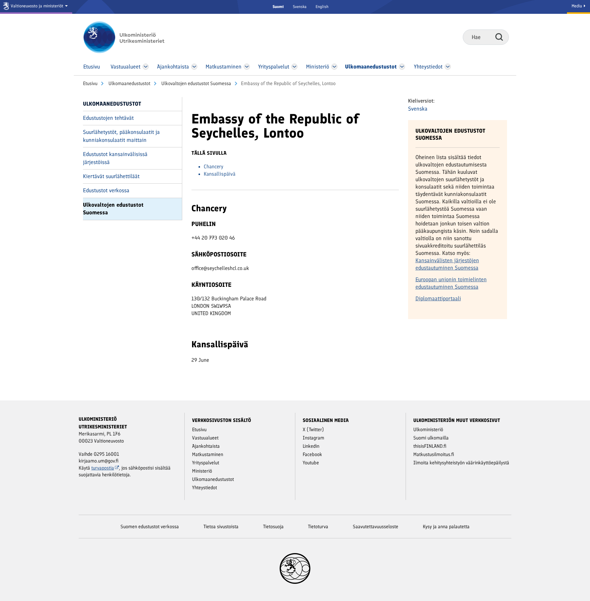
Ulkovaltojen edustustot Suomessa (195, 83)
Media (577, 6)
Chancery (213, 166)
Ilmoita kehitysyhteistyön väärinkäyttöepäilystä (461, 463)
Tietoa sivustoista (220, 526)
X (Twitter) (313, 429)
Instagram (313, 438)
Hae (499, 36)
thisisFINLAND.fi (429, 446)
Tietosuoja (273, 526)
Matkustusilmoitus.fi (433, 454)
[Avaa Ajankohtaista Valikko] (194, 66)
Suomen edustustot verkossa (149, 526)
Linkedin (311, 446)
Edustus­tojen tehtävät (108, 118)
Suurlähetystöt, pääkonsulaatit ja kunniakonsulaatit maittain (121, 136)
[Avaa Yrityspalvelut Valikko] (294, 66)
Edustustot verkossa (106, 190)
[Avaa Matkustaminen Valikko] (246, 66)
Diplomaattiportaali (438, 298)
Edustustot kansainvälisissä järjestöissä (115, 158)
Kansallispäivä (219, 174)
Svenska (299, 6)
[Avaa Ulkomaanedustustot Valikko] (402, 66)
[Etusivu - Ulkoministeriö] (133, 37)
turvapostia (102, 468)
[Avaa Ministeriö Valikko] (334, 66)
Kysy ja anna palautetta (446, 526)
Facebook (312, 454)
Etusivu (90, 83)
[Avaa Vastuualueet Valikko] (145, 66)
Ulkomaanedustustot (128, 83)
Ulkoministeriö (428, 429)
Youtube (311, 463)
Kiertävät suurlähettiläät (111, 176)
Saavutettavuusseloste (375, 526)
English (322, 6)
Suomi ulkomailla (431, 438)
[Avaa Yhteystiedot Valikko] (447, 66)
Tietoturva (318, 526)
